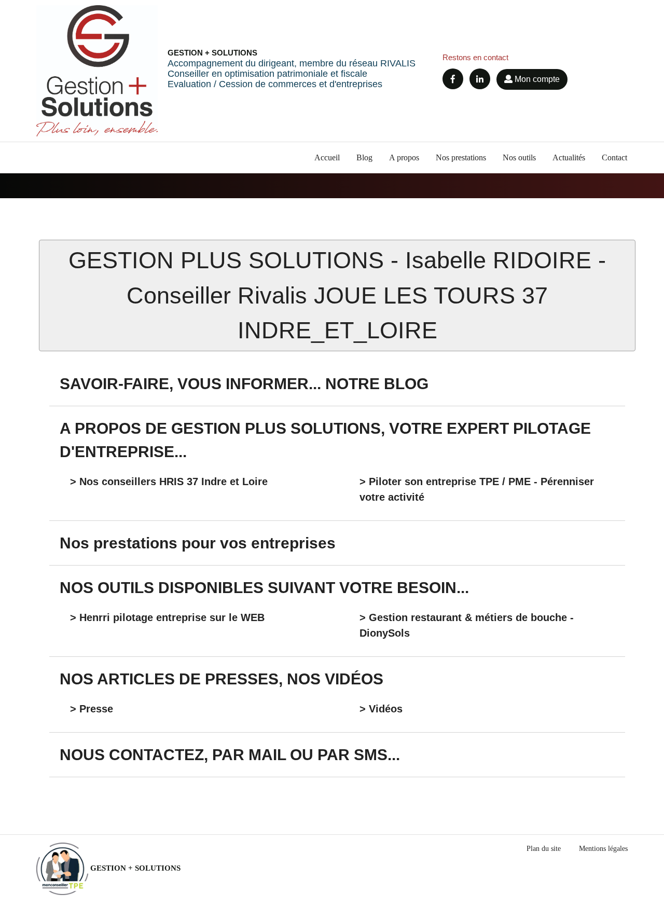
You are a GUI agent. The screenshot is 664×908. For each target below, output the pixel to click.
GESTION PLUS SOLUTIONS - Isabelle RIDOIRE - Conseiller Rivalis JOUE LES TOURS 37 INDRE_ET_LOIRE (337, 295)
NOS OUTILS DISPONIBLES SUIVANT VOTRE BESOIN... (264, 587)
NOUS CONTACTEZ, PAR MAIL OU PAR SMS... (230, 754)
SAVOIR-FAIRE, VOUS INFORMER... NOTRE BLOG (244, 383)
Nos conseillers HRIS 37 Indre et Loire (173, 481)
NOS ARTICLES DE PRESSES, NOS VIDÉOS (221, 678)
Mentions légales (603, 848)
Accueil (327, 157)
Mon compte (536, 79)
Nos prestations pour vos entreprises (198, 543)
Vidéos (386, 708)
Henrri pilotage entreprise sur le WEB (172, 617)
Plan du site (544, 848)
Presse (96, 708)
